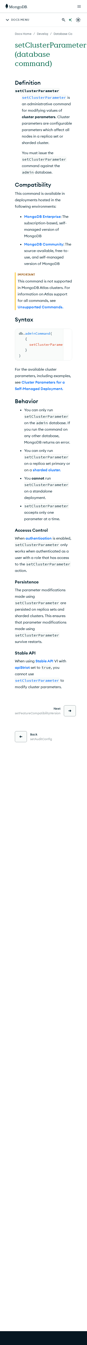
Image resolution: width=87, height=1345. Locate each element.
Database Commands (69, 34)
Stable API (44, 661)
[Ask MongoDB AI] (70, 20)
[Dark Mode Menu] (78, 20)
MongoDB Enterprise (42, 216)
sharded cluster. (47, 470)
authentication (39, 538)
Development (46, 34)
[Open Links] (79, 6)
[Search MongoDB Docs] (63, 20)
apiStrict (22, 667)
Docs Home (23, 34)
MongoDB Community (43, 244)
